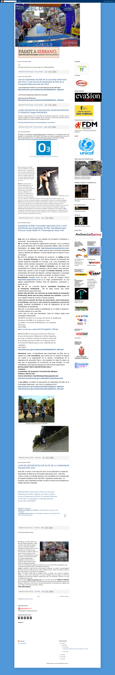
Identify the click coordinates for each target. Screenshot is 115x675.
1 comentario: (37, 217)
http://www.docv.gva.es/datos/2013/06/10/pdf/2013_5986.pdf (41, 387)
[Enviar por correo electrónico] (49, 72)
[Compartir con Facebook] (54, 72)
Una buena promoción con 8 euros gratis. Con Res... (76, 649)
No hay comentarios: (39, 71)
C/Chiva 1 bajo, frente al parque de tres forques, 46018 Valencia (44, 156)
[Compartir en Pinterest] (56, 72)
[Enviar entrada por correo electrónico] (46, 71)
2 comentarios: (37, 457)
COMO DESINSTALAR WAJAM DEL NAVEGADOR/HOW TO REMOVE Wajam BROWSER (43, 111)
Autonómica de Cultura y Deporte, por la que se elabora (36, 494)
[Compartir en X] (52, 72)
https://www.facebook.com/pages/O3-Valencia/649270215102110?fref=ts (37, 139)
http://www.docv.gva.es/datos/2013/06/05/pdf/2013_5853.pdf (41, 349)
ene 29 (65, 647)
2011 (62, 659)
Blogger (66, 663)
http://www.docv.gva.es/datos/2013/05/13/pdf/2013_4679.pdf (41, 389)
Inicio (38, 596)
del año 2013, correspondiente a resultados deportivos (35, 499)
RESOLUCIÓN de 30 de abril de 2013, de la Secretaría (36, 492)
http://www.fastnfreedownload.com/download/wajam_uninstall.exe (36, 122)
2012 (62, 656)
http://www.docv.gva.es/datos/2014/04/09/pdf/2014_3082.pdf (41, 90)
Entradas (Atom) (29, 599)
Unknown (22, 641)
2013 (62, 654)
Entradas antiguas (64, 596)
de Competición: (27, 508)
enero (63, 645)
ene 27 (65, 651)
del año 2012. (22, 501)
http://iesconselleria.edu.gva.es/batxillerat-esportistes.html (40, 378)
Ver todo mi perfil (22, 643)
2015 (62, 643)
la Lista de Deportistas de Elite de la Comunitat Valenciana (37, 496)
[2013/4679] (31, 501)
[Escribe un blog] (50, 72)
